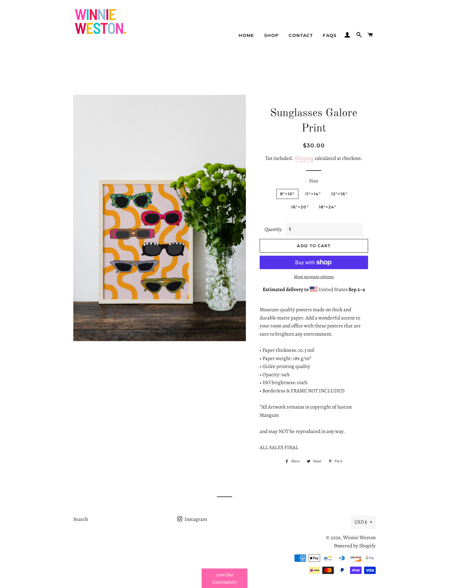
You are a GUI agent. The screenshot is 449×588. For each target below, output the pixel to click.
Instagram (195, 519)
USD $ (360, 521)
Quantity (273, 229)
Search (80, 519)
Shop (271, 35)
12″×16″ (339, 193)
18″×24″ (327, 206)
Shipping (304, 158)
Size (313, 180)
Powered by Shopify (355, 545)
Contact (301, 35)
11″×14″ (313, 193)
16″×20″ (299, 206)
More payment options (314, 277)
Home (246, 35)
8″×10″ (287, 193)
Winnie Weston (359, 537)
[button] (224, 578)
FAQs (330, 35)
